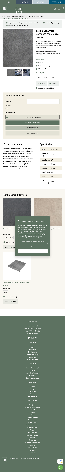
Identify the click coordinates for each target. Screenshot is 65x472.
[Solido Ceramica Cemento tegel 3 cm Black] (17, 212)
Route (32, 415)
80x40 (46, 77)
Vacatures (33, 450)
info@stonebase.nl (32, 333)
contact (54, 53)
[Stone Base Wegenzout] (40, 2)
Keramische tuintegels (32, 368)
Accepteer (33, 251)
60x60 (39, 77)
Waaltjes (32, 389)
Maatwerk (32, 437)
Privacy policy (32, 448)
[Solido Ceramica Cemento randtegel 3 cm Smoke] (17, 266)
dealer (45, 53)
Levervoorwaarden (32, 417)
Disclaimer (32, 445)
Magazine (32, 430)
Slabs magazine (32, 432)
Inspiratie (32, 412)
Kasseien (32, 394)
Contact (32, 410)
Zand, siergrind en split (32, 354)
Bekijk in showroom (32, 133)
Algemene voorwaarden (32, 443)
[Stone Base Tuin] (8, 2)
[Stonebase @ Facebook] (28, 338)
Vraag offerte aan (32, 128)
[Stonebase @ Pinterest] (36, 338)
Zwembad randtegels (32, 378)
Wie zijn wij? (32, 405)
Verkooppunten (32, 420)
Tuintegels (32, 370)
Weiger (33, 246)
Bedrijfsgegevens (32, 427)
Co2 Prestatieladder (32, 425)
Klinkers (32, 386)
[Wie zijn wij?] (57, 2)
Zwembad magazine (32, 435)
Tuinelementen (32, 352)
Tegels (33, 347)
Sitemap (32, 453)
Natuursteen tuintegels (33, 373)
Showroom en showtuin (32, 407)
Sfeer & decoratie (32, 360)
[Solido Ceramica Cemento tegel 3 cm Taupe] (48, 212)
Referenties (32, 440)
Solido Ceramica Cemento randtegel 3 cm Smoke (16, 284)
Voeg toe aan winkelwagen (33, 122)
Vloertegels (32, 357)
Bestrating (32, 349)
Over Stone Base (32, 400)
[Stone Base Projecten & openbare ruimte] (24, 2)
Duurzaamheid (32, 422)
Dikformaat (32, 391)
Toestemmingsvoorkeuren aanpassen (33, 241)
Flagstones (32, 375)
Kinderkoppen (32, 396)
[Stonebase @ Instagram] (32, 338)
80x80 (53, 77)
